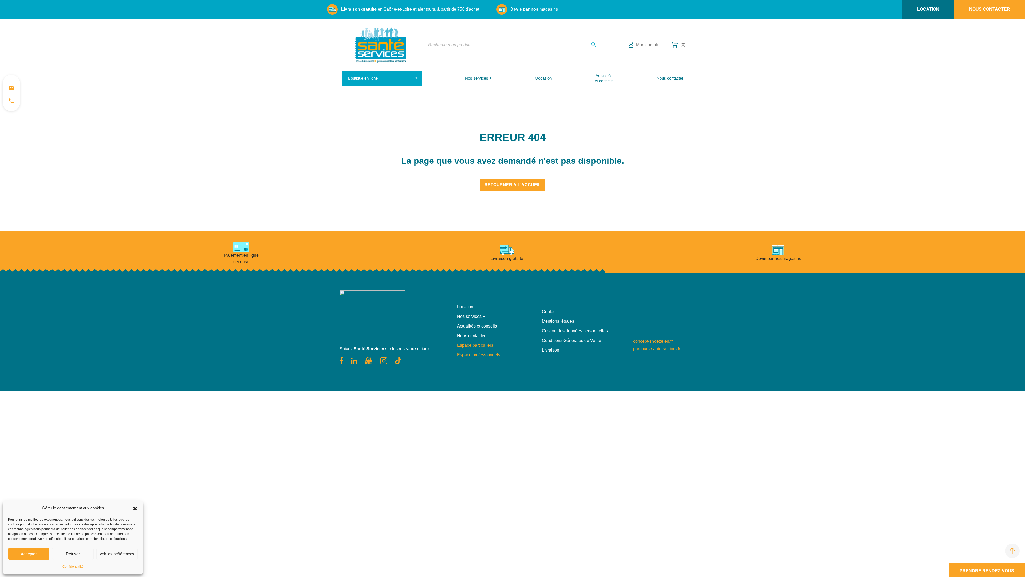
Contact (549, 311)
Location (928, 9)
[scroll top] (1012, 551)
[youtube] (369, 360)
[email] (11, 87)
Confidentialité (73, 566)
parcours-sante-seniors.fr (656, 348)
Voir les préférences (117, 554)
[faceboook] (342, 360)
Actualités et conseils (477, 326)
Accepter (29, 554)
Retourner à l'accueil (512, 184)
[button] (135, 508)
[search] (593, 45)
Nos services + (478, 78)
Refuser (73, 554)
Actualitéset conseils (604, 78)
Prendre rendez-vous (987, 570)
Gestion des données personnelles (575, 331)
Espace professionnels (478, 355)
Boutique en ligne (363, 78)
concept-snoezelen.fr (653, 341)
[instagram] (384, 360)
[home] (380, 44)
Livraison (550, 350)
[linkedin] (354, 360)
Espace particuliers (475, 345)
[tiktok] (398, 360)
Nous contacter (989, 9)
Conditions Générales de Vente (571, 340)
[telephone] (11, 100)
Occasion (543, 78)
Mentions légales (558, 321)
